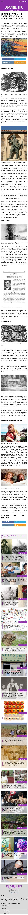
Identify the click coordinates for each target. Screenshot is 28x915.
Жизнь (4, 908)
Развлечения (5, 905)
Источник (2, 528)
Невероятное (5, 910)
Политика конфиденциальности (10, 903)
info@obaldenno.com (14, 892)
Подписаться (22, 1)
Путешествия (6, 913)
